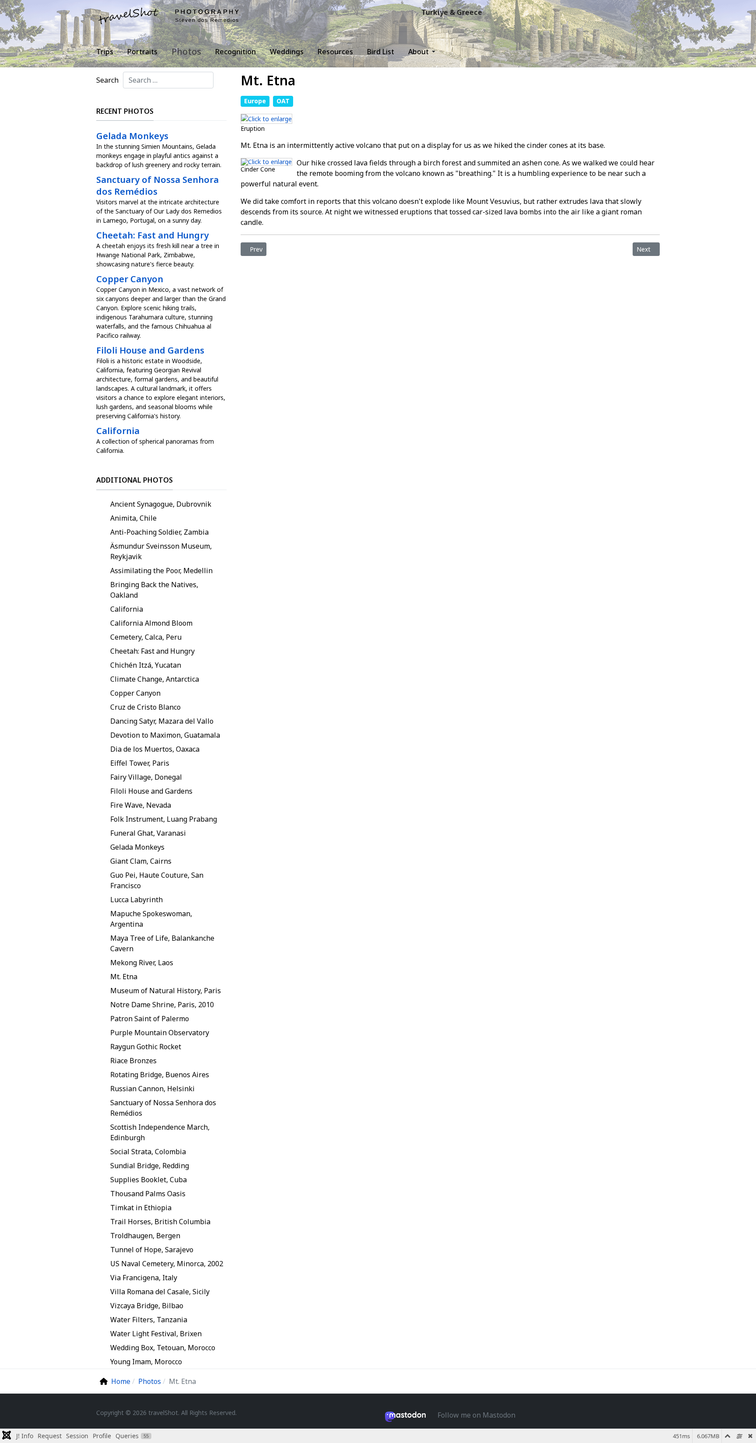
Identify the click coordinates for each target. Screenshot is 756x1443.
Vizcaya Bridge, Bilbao (146, 1305)
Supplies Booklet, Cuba (148, 1179)
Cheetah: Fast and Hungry (152, 651)
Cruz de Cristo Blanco (145, 707)
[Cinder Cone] (266, 161)
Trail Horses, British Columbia (160, 1221)
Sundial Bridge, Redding (149, 1165)
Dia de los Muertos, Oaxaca (155, 749)
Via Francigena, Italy (143, 1277)
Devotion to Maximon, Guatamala (165, 735)
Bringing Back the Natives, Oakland (154, 590)
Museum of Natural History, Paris (165, 990)
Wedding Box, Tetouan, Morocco (162, 1347)
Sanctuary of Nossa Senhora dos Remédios (163, 1108)
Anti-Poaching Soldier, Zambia (159, 532)
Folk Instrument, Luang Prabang (163, 819)
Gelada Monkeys (137, 847)
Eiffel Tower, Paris (139, 763)
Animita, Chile (133, 518)
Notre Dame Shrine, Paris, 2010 (162, 1004)
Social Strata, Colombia (148, 1151)
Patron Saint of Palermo (149, 1018)
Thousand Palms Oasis (148, 1193)
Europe (255, 101)
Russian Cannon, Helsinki (152, 1088)
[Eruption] (266, 118)
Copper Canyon (135, 693)
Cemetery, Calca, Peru (146, 637)
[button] (423, 51)
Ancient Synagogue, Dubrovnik (160, 504)
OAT (283, 101)
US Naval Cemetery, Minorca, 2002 (166, 1263)
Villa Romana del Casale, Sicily (160, 1291)
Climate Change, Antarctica (154, 679)
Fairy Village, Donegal (146, 777)
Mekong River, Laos (141, 962)
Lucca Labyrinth (136, 899)
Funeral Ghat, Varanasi (148, 833)
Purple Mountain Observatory (159, 1032)
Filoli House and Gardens (151, 791)
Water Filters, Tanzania (148, 1319)
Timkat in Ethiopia (141, 1207)
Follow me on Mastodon (476, 1415)
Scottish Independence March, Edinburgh (160, 1132)
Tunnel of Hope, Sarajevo (151, 1249)
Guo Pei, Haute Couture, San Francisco (156, 880)
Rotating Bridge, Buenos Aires (159, 1074)
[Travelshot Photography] (169, 16)
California (126, 609)
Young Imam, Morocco (146, 1361)
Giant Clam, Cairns (141, 861)
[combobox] (168, 80)
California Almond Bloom (151, 623)
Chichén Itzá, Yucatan (145, 665)
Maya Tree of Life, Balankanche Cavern (162, 943)
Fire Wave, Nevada (140, 805)
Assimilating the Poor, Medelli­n (161, 570)
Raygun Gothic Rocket (145, 1046)
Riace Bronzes (133, 1060)
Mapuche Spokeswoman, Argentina (151, 919)
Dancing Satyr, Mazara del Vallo (162, 721)
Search (107, 80)
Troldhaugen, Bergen (145, 1235)
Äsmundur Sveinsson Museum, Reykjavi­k (161, 551)
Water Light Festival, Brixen (156, 1333)
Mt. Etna (123, 976)
